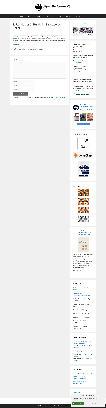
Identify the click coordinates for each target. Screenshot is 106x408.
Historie (78, 16)
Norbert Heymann (78, 341)
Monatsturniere (38, 16)
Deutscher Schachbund (79, 381)
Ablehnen (87, 403)
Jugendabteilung (77, 62)
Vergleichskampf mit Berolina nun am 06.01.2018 (25, 51)
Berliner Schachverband (79, 376)
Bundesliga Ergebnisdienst (80, 378)
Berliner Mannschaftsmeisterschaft (82, 373)
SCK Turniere (49, 16)
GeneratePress (64, 405)
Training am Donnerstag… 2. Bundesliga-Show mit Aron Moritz (28, 49)
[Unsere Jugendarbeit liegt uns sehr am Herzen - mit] (90, 117)
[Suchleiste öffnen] (85, 16)
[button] (103, 395)
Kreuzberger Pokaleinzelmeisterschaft (28, 48)
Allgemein (16, 48)
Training (59, 16)
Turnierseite (16, 44)
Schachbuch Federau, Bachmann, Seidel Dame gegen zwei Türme (83, 232)
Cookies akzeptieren (78, 403)
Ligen (29, 16)
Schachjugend (68, 16)
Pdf (74, 271)
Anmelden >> (76, 392)
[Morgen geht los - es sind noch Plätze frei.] (76, 117)
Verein (21, 16)
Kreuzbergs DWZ (77, 383)
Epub (81, 271)
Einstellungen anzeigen (97, 403)
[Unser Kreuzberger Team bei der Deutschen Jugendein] (83, 117)
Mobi (78, 271)
